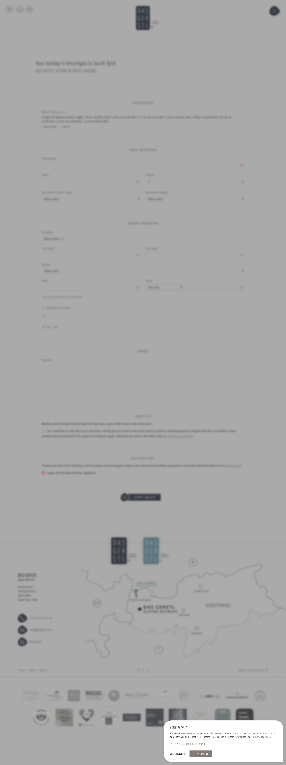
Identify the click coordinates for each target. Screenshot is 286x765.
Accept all (202, 753)
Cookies (269, 736)
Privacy (256, 736)
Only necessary (178, 753)
